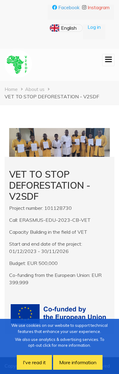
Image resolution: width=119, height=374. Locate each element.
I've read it (34, 362)
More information (77, 362)
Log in (94, 27)
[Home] (18, 63)
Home (11, 89)
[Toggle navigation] (108, 60)
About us (35, 89)
